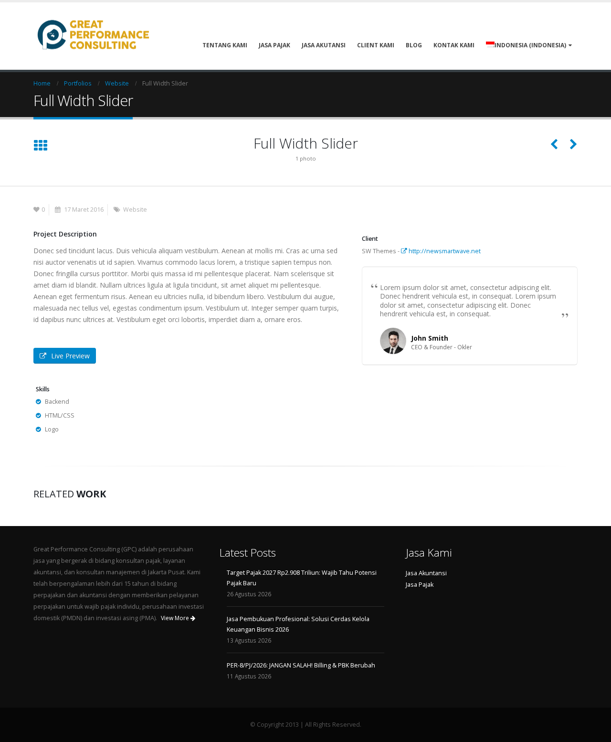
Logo (52, 429)
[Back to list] (40, 146)
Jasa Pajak (274, 45)
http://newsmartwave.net (444, 251)
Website (135, 209)
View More (175, 618)
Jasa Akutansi (324, 45)
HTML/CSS (59, 415)
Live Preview (70, 355)
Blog (414, 45)
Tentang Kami (224, 45)
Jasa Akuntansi (426, 573)
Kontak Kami (453, 45)
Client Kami (375, 45)
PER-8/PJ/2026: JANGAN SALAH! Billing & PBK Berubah (301, 665)
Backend (57, 402)
